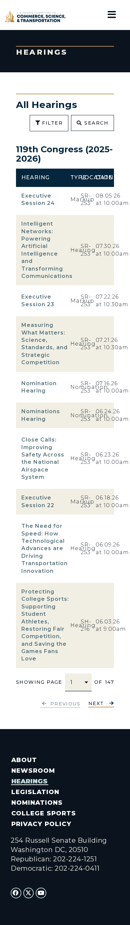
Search (96, 123)
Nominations (37, 802)
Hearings (29, 781)
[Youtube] (41, 893)
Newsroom (33, 770)
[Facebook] (16, 893)
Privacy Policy (41, 824)
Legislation (35, 792)
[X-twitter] (28, 893)
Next (96, 703)
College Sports (43, 813)
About (24, 760)
